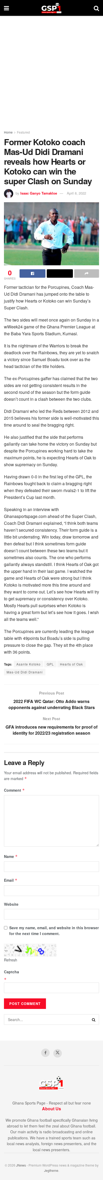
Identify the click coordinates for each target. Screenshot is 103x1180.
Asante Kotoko (28, 664)
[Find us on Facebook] (45, 1053)
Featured (23, 132)
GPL (50, 664)
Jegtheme (51, 1170)
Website (11, 904)
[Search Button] (96, 8)
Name (11, 856)
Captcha (11, 971)
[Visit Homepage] (51, 8)
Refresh (10, 959)
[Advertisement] (51, 69)
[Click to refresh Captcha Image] (30, 950)
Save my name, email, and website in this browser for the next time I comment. (54, 930)
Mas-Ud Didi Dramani (25, 672)
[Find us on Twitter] (57, 1053)
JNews (21, 1165)
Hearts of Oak (71, 664)
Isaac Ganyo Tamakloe (38, 193)
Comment (14, 790)
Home (8, 132)
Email (10, 880)
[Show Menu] (6, 8)
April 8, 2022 (76, 193)
